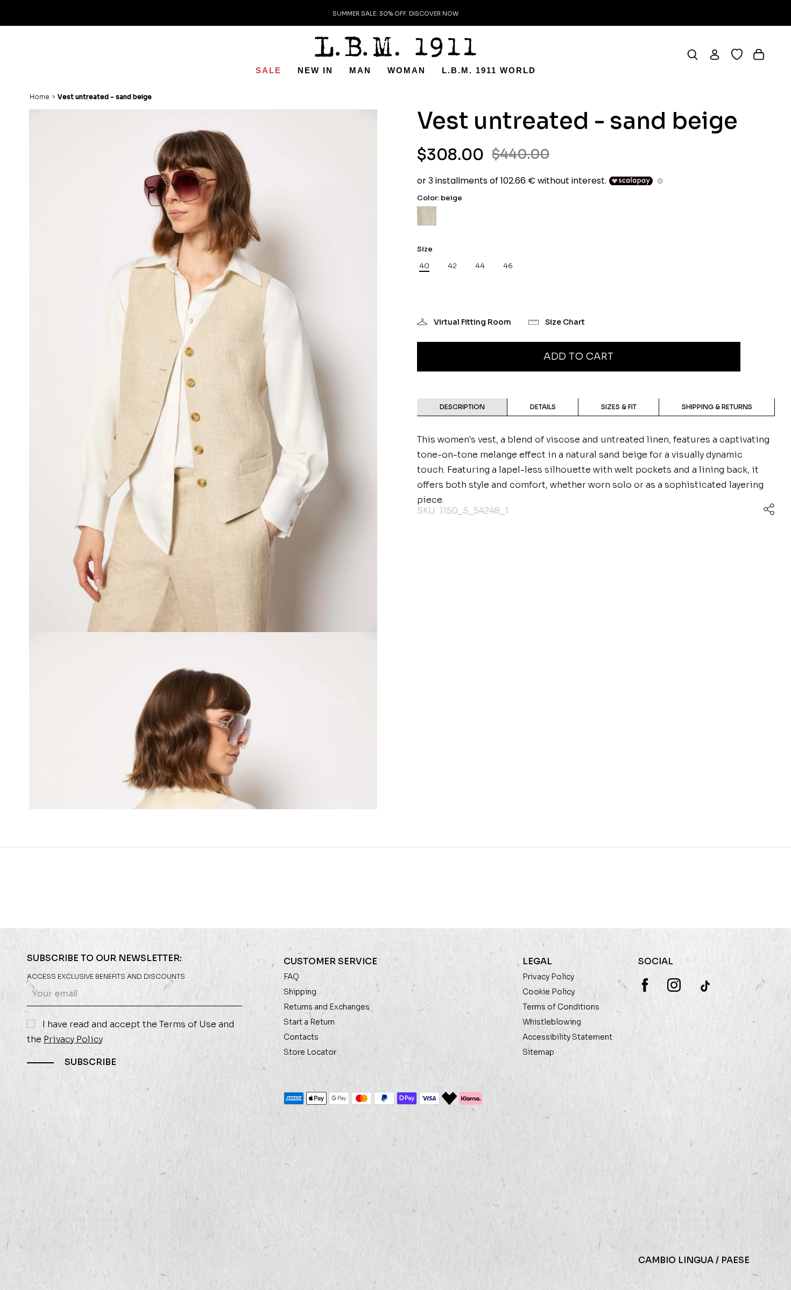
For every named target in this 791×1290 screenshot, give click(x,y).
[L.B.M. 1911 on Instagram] (674, 985)
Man (360, 70)
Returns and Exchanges (327, 1007)
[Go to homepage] (395, 46)
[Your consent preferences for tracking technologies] (772, 1271)
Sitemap (538, 1052)
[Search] (698, 54)
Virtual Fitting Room (472, 322)
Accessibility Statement (567, 1037)
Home (40, 97)
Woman (406, 70)
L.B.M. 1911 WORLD (489, 70)
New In (315, 70)
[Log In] (720, 54)
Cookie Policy (548, 992)
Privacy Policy (73, 1039)
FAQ (291, 976)
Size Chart (565, 322)
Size (425, 249)
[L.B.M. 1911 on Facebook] (645, 985)
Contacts (301, 1037)
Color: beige (439, 197)
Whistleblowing (551, 1022)
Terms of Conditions (560, 1007)
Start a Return (309, 1022)
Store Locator (310, 1052)
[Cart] (764, 54)
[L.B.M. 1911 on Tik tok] (706, 986)
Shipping (300, 992)
